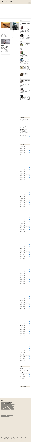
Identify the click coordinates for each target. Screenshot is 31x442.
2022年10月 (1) (22, 233)
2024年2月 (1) (22, 202)
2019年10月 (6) (22, 308)
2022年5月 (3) (22, 244)
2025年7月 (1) (22, 171)
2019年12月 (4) (22, 304)
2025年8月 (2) (22, 169)
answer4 (5, 402)
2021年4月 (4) (22, 271)
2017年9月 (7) (22, 360)
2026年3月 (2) (22, 156)
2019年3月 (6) (22, 323)
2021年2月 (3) (22, 275)
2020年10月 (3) (22, 283)
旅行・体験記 (23, 378)
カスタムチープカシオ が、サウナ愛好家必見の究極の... (26, 52)
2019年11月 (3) (22, 306)
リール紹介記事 (23, 376)
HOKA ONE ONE (10, 402)
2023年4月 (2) (22, 221)
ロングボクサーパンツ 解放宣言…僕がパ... (26, 95)
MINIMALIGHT (7, 403)
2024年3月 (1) (22, 200)
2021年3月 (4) (22, 273)
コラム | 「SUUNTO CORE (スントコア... (26, 67)
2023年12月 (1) (22, 206)
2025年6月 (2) (22, 173)
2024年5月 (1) (22, 196)
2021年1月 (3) (22, 277)
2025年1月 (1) (22, 181)
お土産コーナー (23, 368)
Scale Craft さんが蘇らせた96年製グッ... (26, 44)
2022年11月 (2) (22, 231)
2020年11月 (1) (22, 281)
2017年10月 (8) (22, 358)
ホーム (2, 437)
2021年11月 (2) (22, 256)
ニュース (22, 374)
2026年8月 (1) (22, 146)
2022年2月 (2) (22, 250)
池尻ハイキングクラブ (6, 1)
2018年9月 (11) (22, 335)
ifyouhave (2, 403)
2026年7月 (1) (22, 148)
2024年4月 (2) (22, 198)
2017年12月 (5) (22, 354)
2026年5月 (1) (22, 152)
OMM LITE (2, 405)
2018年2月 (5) (22, 350)
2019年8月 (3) (22, 312)
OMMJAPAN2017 (12, 404)
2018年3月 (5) (22, 348)
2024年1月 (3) (22, 204)
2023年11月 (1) (22, 208)
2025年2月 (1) (22, 179)
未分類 (21, 380)
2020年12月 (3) (22, 279)
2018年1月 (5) (22, 352)
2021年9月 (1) (22, 260)
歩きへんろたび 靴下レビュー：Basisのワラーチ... (26, 35)
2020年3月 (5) (22, 298)
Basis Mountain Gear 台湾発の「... (26, 81)
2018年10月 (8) (22, 333)
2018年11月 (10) (22, 331)
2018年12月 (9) (22, 329)
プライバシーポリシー (12, 438)
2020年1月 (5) (22, 302)
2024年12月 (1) (22, 183)
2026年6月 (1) (22, 150)
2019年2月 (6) (22, 325)
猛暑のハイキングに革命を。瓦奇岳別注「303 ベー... (26, 27)
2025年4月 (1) (22, 175)
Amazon (2, 402)
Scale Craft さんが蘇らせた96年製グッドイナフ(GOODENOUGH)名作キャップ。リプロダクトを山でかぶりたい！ (24, 131)
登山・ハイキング (7, 437)
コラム (22, 372)
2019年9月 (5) (22, 310)
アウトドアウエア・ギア (24, 370)
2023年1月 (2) (22, 227)
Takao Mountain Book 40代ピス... (25, 88)
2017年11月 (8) (22, 356)
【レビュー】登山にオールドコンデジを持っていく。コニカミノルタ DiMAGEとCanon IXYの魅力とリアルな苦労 (24, 126)
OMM (10, 403)
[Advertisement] (15, 10)
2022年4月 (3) (22, 246)
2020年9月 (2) (22, 285)
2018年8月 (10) (22, 337)
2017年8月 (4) (22, 362)
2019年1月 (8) (22, 327)
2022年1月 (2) (22, 252)
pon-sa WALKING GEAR (8, 405)
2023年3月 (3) (22, 223)
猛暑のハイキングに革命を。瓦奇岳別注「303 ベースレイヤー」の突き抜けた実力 (24, 120)
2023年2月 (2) (22, 225)
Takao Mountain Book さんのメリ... (26, 74)
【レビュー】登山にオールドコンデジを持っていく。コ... (26, 60)
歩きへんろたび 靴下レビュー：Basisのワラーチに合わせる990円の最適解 (24, 136)
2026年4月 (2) (22, 154)
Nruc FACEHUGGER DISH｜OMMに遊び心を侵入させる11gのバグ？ (24, 140)
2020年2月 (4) (22, 300)
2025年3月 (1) (22, 177)
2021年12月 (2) (22, 254)
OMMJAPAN (3, 404)
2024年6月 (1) (22, 194)
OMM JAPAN (7, 404)
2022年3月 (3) (22, 248)
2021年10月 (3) (22, 258)
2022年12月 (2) (22, 229)
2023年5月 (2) (22, 219)
